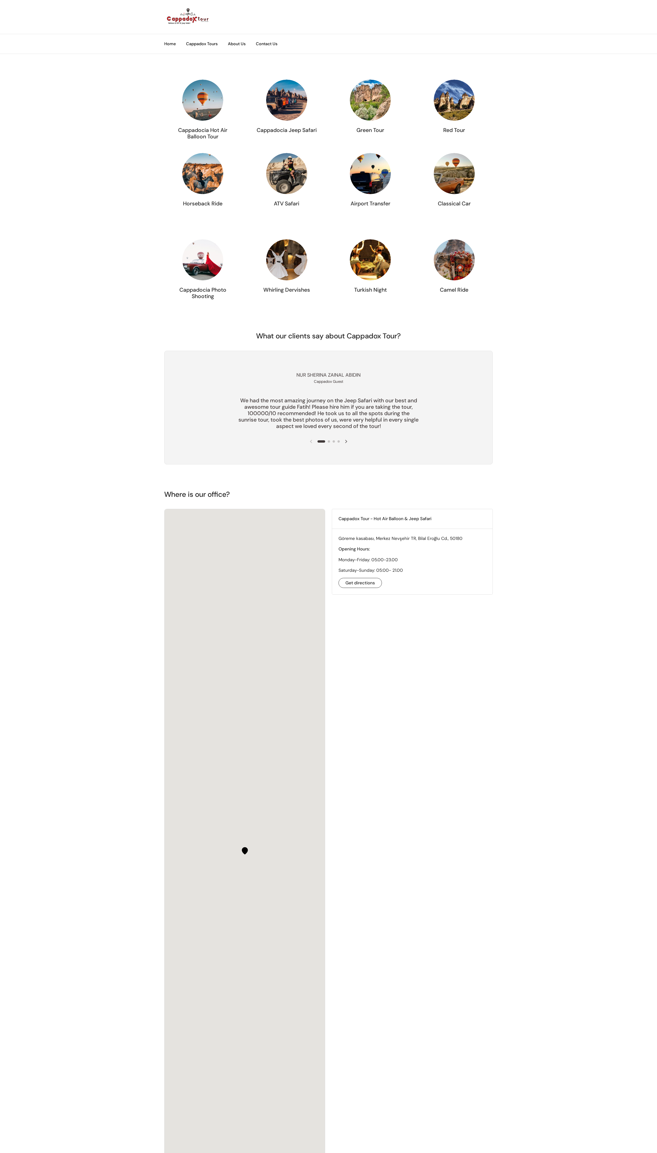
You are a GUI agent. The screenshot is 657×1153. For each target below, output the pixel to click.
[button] (245, 851)
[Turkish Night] (370, 259)
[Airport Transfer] (370, 173)
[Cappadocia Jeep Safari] (286, 100)
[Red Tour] (454, 100)
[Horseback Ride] (202, 173)
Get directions (360, 583)
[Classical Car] (454, 173)
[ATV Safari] (286, 173)
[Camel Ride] (454, 259)
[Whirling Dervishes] (286, 259)
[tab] (412, 519)
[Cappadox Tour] (187, 17)
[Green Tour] (370, 100)
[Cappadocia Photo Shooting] (202, 259)
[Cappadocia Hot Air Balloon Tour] (202, 100)
